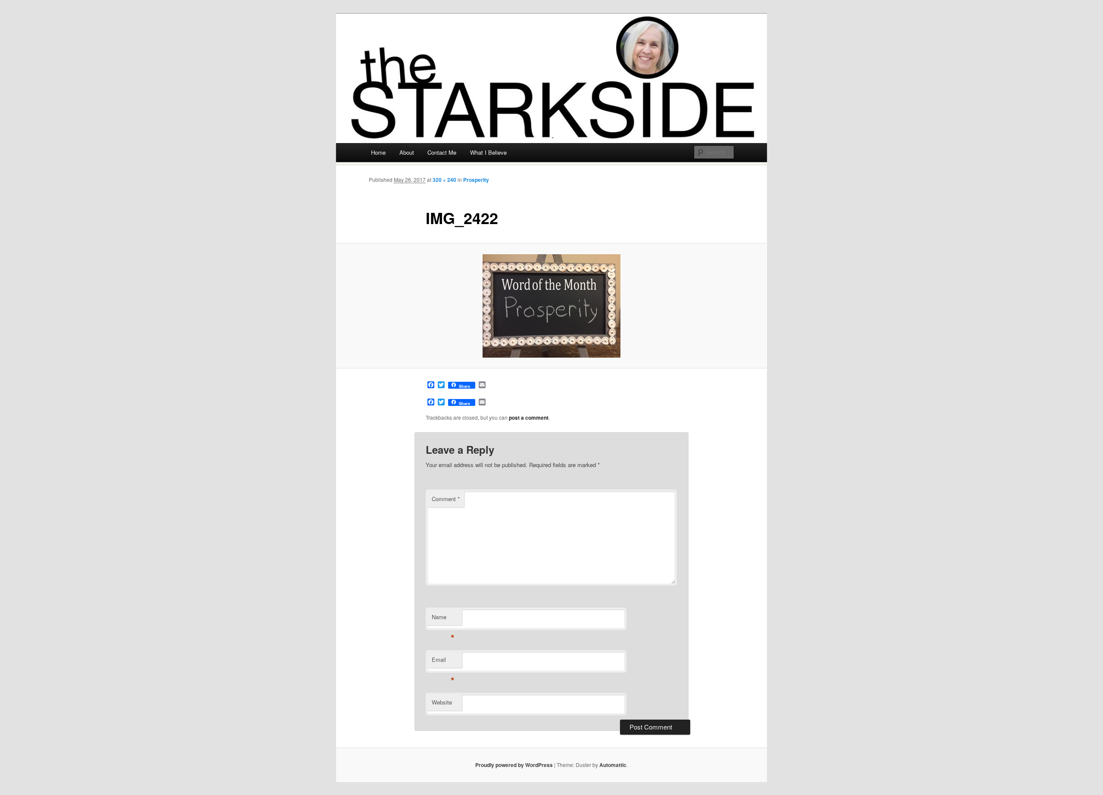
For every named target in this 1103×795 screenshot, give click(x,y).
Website (442, 702)
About (406, 152)
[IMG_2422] (551, 306)
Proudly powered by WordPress (514, 765)
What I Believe (488, 152)
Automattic (612, 765)
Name (443, 619)
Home (378, 152)
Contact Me (441, 152)
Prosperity (476, 180)
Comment (446, 499)
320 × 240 (444, 180)
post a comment (528, 417)
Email (443, 661)
